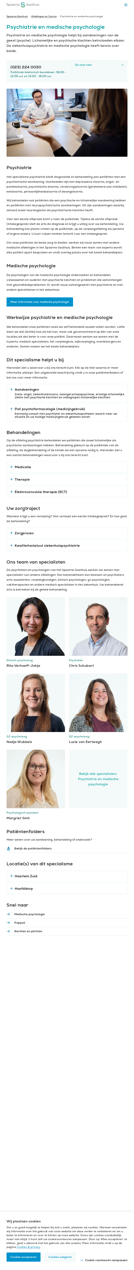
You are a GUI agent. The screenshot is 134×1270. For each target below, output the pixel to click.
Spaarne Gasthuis (17, 16)
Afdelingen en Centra (44, 16)
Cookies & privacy (28, 1247)
